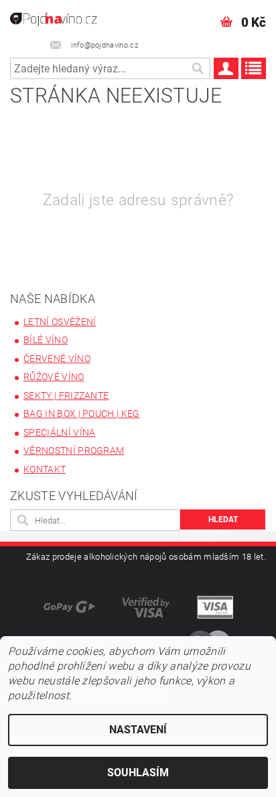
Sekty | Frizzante (66, 395)
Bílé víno (45, 339)
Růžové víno (53, 376)
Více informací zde (120, 695)
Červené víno (56, 358)
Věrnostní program (73, 450)
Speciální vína (59, 432)
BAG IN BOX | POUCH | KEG (81, 413)
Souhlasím (138, 772)
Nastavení (138, 729)
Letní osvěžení (59, 321)
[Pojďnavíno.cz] (59, 17)
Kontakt (44, 469)
